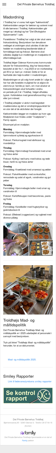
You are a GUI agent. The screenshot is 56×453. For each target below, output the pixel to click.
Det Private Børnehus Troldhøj (35, 4)
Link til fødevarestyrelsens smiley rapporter (29, 381)
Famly (24, 440)
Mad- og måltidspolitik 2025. (22, 359)
